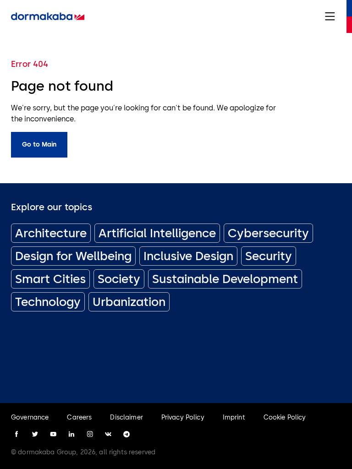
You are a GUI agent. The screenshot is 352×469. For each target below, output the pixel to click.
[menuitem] (47, 16)
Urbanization (129, 301)
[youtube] (53, 434)
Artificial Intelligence (157, 233)
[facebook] (16, 434)
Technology (48, 301)
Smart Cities (50, 279)
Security (268, 256)
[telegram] (126, 434)
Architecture (51, 233)
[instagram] (90, 434)
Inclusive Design (188, 256)
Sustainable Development (225, 279)
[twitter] (35, 434)
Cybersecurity (268, 233)
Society (119, 279)
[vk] (108, 434)
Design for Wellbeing (73, 256)
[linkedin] (71, 434)
